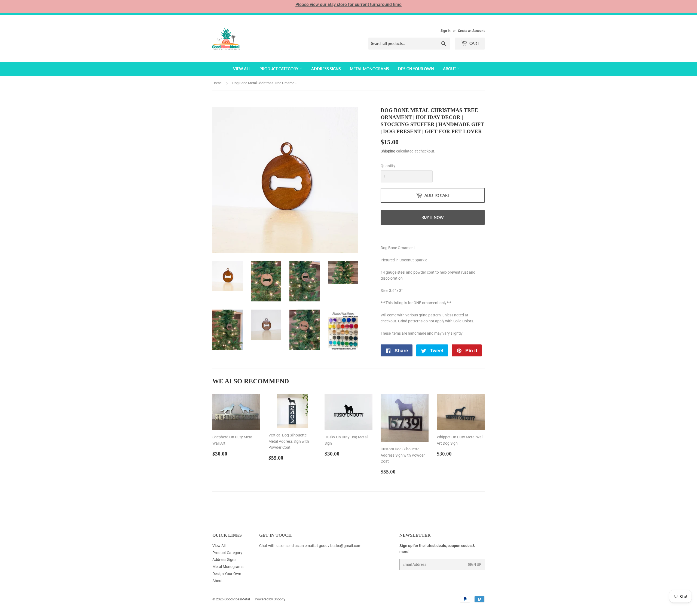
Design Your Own (416, 68)
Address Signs (326, 68)
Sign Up (474, 565)
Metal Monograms (369, 68)
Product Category (279, 68)
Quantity (388, 166)
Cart (474, 43)
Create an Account (471, 31)
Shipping (388, 151)
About (450, 68)
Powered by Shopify (270, 599)
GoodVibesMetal (237, 599)
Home (217, 83)
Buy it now (432, 217)
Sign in (446, 31)
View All (241, 68)
